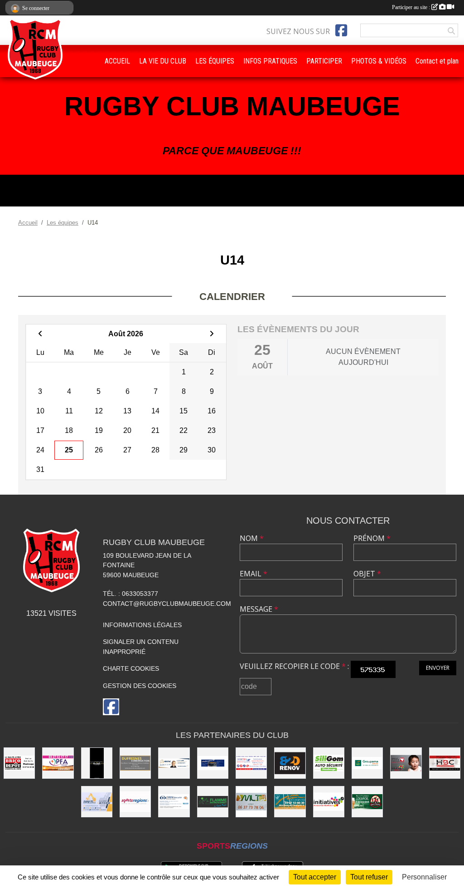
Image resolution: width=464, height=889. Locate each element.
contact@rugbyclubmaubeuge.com (167, 603)
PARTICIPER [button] (324, 61)
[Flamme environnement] (212, 801)
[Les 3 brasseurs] (367, 801)
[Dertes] (251, 763)
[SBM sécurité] (173, 801)
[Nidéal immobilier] (173, 763)
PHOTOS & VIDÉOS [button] (378, 61)
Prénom (372, 538)
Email (253, 574)
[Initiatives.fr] (328, 801)
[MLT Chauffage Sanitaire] (251, 801)
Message (259, 609)
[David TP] (96, 801)
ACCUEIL (117, 61)
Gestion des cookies (139, 685)
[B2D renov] (289, 763)
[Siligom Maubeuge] (328, 763)
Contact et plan (437, 61)
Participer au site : (411, 7)
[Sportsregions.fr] (135, 801)
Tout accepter (314, 877)
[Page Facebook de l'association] (341, 30)
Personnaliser (424, 877)
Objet (367, 574)
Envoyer (438, 668)
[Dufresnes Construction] (135, 763)
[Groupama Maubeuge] (367, 763)
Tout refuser (369, 877)
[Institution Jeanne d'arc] (289, 801)
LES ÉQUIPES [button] (214, 61)
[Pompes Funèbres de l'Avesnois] (57, 763)
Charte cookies (131, 668)
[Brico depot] (19, 763)
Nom (252, 538)
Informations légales (142, 625)
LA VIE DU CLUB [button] (162, 61)
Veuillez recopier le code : (294, 666)
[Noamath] (96, 763)
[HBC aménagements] (444, 763)
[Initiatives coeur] (405, 763)
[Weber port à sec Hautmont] (212, 763)
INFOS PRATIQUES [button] (270, 61)
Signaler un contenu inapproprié (141, 646)
